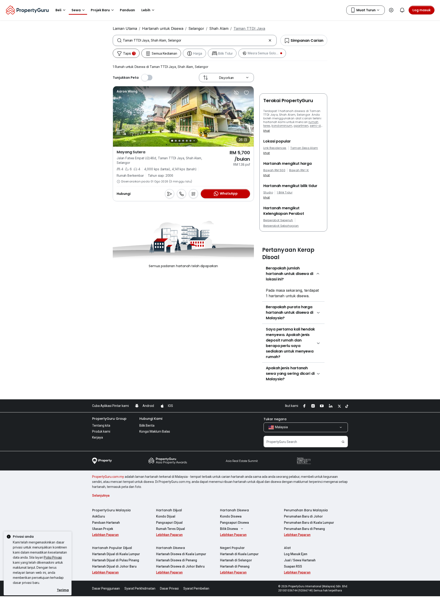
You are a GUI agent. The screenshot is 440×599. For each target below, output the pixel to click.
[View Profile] (127, 91)
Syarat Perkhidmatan (139, 588)
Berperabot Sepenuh (278, 220)
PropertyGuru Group (109, 418)
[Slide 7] (194, 140)
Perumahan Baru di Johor (303, 516)
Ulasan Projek (102, 529)
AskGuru (98, 516)
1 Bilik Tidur (284, 192)
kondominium (282, 126)
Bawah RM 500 (274, 170)
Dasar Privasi (169, 588)
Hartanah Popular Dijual (112, 548)
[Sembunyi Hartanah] (236, 92)
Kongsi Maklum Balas (154, 431)
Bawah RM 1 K (299, 170)
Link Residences (274, 148)
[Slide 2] (176, 141)
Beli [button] (58, 10)
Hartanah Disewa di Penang (176, 560)
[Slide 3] (179, 141)
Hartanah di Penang (235, 566)
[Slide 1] (172, 141)
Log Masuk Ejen (295, 554)
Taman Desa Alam (304, 148)
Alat (287, 548)
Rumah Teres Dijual (170, 529)
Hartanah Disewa (234, 510)
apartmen (301, 126)
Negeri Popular (232, 548)
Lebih (145, 10)
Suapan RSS (293, 566)
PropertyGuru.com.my (108, 477)
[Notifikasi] (402, 10)
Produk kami (101, 431)
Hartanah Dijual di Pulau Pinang (115, 560)
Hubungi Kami (150, 418)
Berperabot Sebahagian (281, 226)
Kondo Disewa (231, 516)
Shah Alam (218, 28)
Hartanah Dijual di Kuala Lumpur (116, 554)
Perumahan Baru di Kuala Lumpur (309, 522)
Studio (268, 192)
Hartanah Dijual (169, 510)
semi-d (315, 126)
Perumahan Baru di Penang (304, 529)
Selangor (196, 28)
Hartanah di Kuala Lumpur (239, 554)
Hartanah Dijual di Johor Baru (114, 566)
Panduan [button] (127, 10)
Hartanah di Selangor (236, 560)
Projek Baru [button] (100, 10)
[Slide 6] (190, 141)
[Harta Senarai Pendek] (246, 92)
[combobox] (195, 40)
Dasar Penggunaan (106, 588)
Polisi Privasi (53, 557)
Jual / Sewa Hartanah (300, 560)
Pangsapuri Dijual (169, 522)
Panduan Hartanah (106, 522)
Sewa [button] (76, 10)
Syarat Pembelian (196, 588)
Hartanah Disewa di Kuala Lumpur (181, 554)
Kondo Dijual (165, 516)
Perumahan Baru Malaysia (306, 510)
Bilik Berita (146, 425)
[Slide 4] (183, 141)
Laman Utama (125, 28)
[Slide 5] (187, 141)
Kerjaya (97, 437)
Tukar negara (275, 419)
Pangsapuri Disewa (234, 522)
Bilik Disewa (229, 529)
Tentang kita (101, 425)
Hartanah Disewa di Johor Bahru (180, 566)
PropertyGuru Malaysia (111, 510)
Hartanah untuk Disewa (162, 28)
